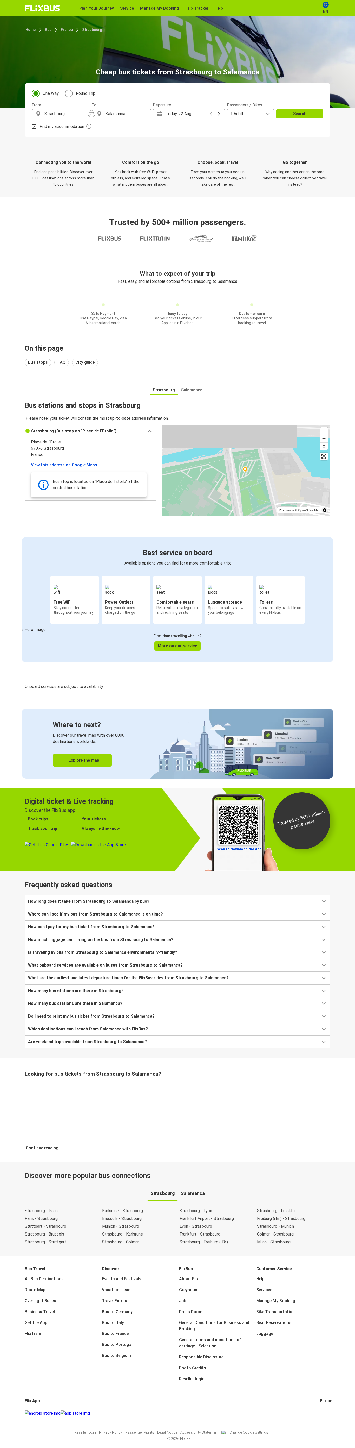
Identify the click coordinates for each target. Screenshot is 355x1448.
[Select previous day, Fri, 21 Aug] (211, 114)
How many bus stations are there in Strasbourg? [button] (76, 990)
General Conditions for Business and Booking (214, 1325)
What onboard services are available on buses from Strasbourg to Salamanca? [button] (105, 965)
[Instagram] (322, 1413)
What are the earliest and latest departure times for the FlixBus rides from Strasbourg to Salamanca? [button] (128, 977)
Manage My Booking (275, 1300)
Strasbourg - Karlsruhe (122, 1234)
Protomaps (286, 510)
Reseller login (192, 1378)
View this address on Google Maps (64, 464)
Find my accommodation (62, 126)
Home (30, 30)
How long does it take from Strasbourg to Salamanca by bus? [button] (88, 901)
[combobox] (66, 114)
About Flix (189, 1278)
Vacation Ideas (116, 1289)
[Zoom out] (324, 438)
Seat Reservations (273, 1322)
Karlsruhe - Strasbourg (122, 1210)
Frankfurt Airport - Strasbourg (207, 1218)
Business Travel (40, 1311)
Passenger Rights (139, 1432)
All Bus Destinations (44, 1278)
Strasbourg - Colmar (120, 1241)
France (67, 30)
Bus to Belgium (116, 1355)
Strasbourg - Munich (275, 1226)
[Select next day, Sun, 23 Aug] (219, 114)
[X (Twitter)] (327, 1413)
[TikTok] (328, 1413)
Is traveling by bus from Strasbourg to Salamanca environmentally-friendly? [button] (102, 952)
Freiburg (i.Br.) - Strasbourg (281, 1218)
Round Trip (85, 93)
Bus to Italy (113, 1322)
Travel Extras (114, 1300)
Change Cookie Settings (248, 1432)
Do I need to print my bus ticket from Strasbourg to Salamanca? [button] (91, 1016)
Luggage (264, 1333)
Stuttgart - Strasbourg (45, 1226)
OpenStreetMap (309, 510)
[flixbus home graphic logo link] (42, 8)
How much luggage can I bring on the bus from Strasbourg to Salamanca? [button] (100, 939)
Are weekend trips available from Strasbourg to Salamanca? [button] (87, 1041)
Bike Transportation (275, 1311)
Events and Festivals (121, 1278)
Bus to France (115, 1333)
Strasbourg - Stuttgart (45, 1241)
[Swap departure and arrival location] (91, 113)
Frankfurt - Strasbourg (200, 1234)
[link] (177, 744)
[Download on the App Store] (75, 1413)
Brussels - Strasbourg (122, 1218)
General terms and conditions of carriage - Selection (210, 1343)
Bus (48, 30)
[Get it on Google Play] (43, 1413)
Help (260, 1278)
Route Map (35, 1289)
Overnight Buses (40, 1300)
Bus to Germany (117, 1311)
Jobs (184, 1300)
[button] (90, 431)
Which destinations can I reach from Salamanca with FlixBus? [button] (88, 1028)
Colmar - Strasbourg (275, 1234)
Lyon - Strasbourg (196, 1226)
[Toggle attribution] (324, 510)
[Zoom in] (324, 431)
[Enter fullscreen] (324, 456)
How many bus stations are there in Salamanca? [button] (75, 1003)
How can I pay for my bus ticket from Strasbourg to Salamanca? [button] (91, 926)
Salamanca (191, 389)
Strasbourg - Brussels (44, 1234)
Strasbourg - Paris (41, 1210)
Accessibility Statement (199, 1432)
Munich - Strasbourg (120, 1226)
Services (264, 1289)
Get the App (36, 1322)
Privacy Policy (110, 1432)
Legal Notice (167, 1432)
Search (299, 113)
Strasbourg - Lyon (196, 1210)
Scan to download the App (238, 849)
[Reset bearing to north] (324, 446)
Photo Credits (192, 1367)
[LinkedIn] (325, 1413)
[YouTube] (324, 1413)
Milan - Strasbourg (274, 1241)
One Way (51, 93)
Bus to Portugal (117, 1344)
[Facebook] (320, 1413)
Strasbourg (92, 30)
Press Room (190, 1311)
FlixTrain (33, 1333)
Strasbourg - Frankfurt (277, 1210)
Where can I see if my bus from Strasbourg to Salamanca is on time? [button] (95, 914)
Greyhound (189, 1289)
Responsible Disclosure (201, 1357)
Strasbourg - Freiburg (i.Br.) (204, 1241)
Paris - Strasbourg (41, 1218)
